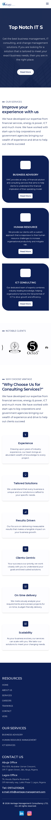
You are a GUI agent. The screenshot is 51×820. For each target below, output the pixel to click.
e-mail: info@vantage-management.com (23, 792)
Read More (25, 72)
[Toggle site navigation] (47, 3)
